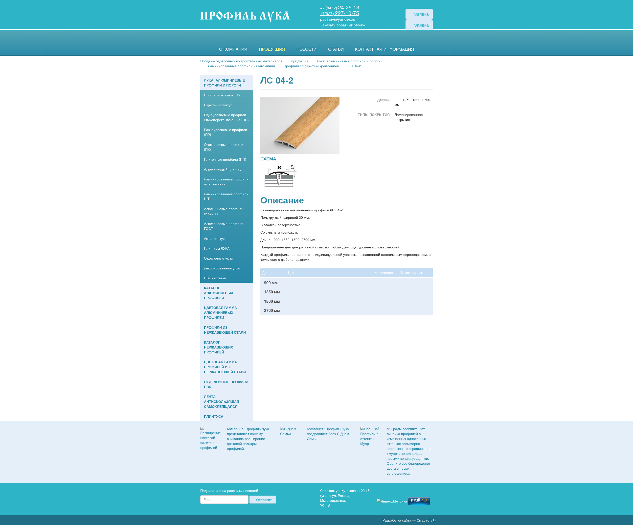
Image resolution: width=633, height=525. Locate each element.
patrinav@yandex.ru (337, 19)
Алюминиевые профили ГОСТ (223, 226)
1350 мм (272, 292)
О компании (233, 49)
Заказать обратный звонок (342, 24)
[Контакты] (431, 491)
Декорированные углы (222, 267)
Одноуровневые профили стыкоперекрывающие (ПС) (226, 117)
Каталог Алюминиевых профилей (218, 292)
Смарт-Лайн (426, 520)
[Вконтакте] (322, 505)
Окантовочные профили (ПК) (223, 147)
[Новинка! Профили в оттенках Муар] (370, 435)
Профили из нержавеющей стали (225, 330)
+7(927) (339, 13)
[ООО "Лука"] (245, 17)
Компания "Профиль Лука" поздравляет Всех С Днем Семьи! (328, 433)
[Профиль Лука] (416, 491)
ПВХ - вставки (215, 277)
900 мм (271, 283)
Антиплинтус (214, 238)
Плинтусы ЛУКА (216, 248)
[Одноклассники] (329, 505)
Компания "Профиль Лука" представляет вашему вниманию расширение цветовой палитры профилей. (248, 438)
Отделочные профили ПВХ (226, 384)
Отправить (264, 499)
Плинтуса (213, 416)
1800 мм (272, 301)
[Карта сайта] (423, 491)
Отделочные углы (218, 258)
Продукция (272, 49)
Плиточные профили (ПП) (225, 159)
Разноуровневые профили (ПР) (225, 132)
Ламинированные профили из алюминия (226, 181)
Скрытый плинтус (218, 104)
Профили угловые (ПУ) (223, 94)
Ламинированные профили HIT (226, 196)
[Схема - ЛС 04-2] (280, 176)
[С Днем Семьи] (289, 430)
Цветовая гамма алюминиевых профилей (220, 312)
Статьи (336, 49)
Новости (306, 49)
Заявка (421, 14)
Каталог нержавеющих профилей (218, 347)
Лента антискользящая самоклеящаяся (221, 401)
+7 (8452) (339, 7)
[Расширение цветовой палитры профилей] (210, 437)
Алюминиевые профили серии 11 (223, 211)
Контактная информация (384, 49)
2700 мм (272, 310)
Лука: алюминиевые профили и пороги (224, 83)
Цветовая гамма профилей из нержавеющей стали (225, 366)
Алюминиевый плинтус (222, 169)
